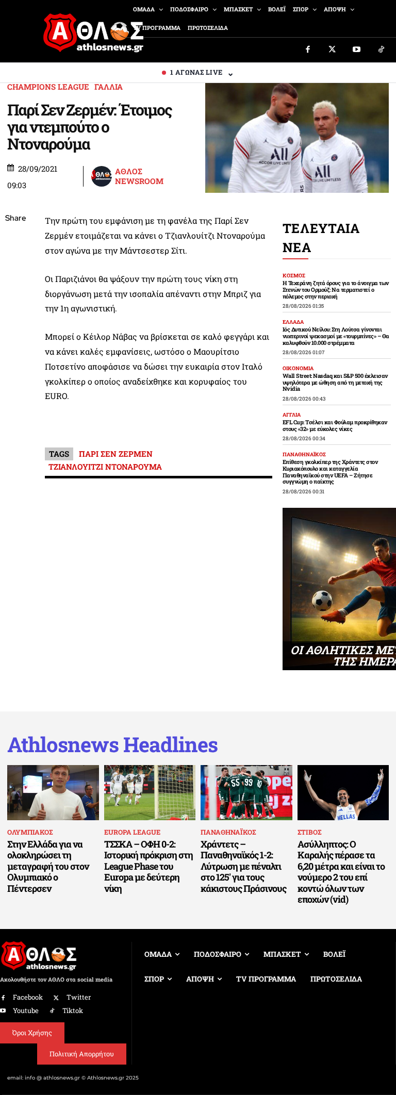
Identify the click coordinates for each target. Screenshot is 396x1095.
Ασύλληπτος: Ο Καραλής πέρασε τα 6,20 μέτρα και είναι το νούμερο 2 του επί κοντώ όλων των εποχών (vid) (341, 872)
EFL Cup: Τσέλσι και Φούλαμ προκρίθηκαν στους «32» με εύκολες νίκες (335, 425)
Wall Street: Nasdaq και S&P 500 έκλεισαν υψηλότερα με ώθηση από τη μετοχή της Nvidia (335, 382)
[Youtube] (357, 50)
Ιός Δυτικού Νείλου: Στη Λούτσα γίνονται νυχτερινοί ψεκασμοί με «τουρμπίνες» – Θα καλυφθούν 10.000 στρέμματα (336, 335)
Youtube (26, 1010)
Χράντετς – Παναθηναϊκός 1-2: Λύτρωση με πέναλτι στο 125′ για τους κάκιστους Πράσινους (243, 866)
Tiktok (72, 1010)
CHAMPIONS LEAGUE (48, 87)
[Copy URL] (15, 364)
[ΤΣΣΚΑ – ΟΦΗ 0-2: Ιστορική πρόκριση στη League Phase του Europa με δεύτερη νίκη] (150, 792)
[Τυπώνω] (15, 388)
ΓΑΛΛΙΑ (108, 87)
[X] (15, 267)
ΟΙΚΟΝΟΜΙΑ (298, 369)
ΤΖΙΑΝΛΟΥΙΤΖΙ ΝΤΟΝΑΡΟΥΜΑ (105, 466)
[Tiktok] (381, 50)
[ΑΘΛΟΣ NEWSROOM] (102, 176)
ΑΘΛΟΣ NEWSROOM (139, 177)
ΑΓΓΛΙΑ (292, 415)
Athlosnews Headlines (112, 744)
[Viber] (15, 316)
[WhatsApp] (15, 291)
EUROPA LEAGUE (132, 832)
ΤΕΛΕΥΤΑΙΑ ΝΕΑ (321, 238)
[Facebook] (308, 50)
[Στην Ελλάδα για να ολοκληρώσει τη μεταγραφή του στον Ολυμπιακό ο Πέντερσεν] (53, 792)
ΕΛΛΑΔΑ (293, 322)
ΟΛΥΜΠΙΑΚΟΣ (30, 832)
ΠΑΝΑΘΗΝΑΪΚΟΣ (304, 455)
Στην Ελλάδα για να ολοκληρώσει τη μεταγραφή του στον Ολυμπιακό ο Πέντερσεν (48, 866)
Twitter (79, 997)
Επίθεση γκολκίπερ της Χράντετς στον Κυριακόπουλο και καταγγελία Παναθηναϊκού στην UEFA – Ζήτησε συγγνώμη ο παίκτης (330, 471)
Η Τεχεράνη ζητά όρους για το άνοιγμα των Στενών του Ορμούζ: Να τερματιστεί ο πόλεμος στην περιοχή (336, 289)
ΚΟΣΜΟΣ (294, 276)
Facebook (28, 997)
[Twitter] (332, 50)
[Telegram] (15, 340)
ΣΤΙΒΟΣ (309, 832)
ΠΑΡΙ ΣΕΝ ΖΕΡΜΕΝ (116, 454)
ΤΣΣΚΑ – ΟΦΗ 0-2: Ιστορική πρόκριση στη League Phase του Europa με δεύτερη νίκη (148, 866)
